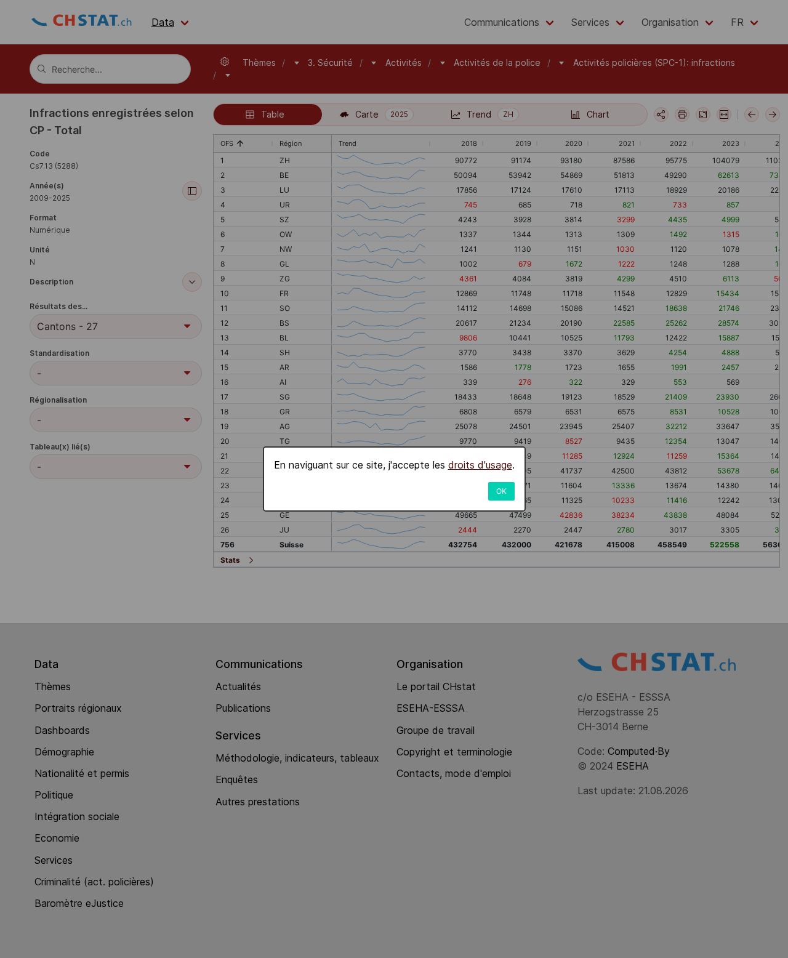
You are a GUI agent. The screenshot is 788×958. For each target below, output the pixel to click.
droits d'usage (480, 465)
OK (501, 491)
